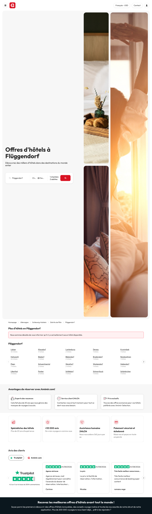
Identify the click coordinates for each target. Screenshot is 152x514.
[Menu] (5, 5)
